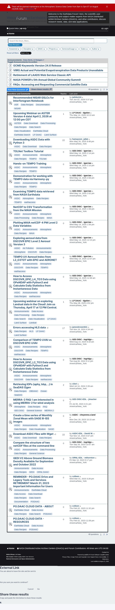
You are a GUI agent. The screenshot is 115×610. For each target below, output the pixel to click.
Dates (83, 49)
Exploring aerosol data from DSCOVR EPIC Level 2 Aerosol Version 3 (31, 241)
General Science (34, 410)
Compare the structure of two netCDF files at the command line (33, 444)
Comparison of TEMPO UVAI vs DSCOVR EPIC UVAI (32, 341)
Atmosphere (45, 155)
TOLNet (42, 159)
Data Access (37, 311)
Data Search (35, 127)
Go (38, 589)
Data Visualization (22, 131)
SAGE (51, 429)
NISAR (17, 108)
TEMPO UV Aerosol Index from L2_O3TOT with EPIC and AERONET (35, 258)
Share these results (40, 89)
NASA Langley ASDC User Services (24, 556)
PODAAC (35, 502)
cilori (74, 384)
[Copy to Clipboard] (1, 603)
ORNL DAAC (43, 472)
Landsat (32, 323)
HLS (31, 331)
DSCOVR (32, 252)
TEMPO (32, 159)
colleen (75, 476)
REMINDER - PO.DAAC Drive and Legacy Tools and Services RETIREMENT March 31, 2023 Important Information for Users (33, 481)
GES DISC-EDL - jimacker (84, 399)
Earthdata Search (22, 135)
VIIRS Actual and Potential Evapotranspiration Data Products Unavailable (58, 70)
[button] (104, 89)
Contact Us (105, 552)
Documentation (43, 105)
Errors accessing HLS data (29, 327)
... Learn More (29, 9)
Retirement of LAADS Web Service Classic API (42, 75)
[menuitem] (51, 548)
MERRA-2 (49, 410)
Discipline (27, 49)
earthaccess (29, 202)
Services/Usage (68, 49)
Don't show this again (14, 28)
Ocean (44, 391)
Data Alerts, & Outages (32, 60)
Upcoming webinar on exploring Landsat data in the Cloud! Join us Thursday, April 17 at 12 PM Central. (35, 304)
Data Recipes (27, 105)
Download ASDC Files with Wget (33, 433)
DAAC (40, 49)
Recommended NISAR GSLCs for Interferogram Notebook (33, 99)
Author (95, 49)
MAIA (49, 218)
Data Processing (48, 123)
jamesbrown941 (79, 327)
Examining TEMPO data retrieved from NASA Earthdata (33, 193)
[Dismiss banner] (107, 7)
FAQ (45, 407)
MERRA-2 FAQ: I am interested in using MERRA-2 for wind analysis (33, 401)
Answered (13, 49)
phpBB (86, 554)
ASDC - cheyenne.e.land (83, 415)
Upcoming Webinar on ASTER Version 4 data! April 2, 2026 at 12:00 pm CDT (32, 116)
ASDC (17, 146)
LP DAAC (37, 135)
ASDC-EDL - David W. (82, 433)
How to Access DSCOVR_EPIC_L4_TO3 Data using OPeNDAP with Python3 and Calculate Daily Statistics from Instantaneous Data (34, 282)
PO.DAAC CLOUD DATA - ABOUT (33, 506)
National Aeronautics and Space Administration (20, 559)
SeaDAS (18, 395)
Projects (52, 49)
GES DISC (19, 410)
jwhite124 (76, 97)
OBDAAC (33, 391)
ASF (16, 105)
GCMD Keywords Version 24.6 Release (37, 65)
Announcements (30, 155)
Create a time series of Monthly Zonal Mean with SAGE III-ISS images (32, 418)
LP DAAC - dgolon (81, 113)
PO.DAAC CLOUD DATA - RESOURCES (28, 520)
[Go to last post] (82, 97)
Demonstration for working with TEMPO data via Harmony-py (33, 177)
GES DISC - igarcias (81, 151)
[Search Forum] (105, 40)
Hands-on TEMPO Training (29, 163)
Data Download (31, 123)
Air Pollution (28, 248)
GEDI (31, 472)
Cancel (30, 589)
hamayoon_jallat (80, 139)
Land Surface (50, 135)
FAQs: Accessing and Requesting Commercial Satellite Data (50, 84)
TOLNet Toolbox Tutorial (28, 151)
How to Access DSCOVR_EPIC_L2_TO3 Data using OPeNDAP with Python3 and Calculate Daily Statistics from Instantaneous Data (34, 365)
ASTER (17, 123)
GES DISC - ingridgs (82, 339)
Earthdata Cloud (40, 131)
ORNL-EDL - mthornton (83, 458)
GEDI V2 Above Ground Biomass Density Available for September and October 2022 (33, 461)
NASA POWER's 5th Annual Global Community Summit (47, 79)
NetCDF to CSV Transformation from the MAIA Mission (32, 208)
